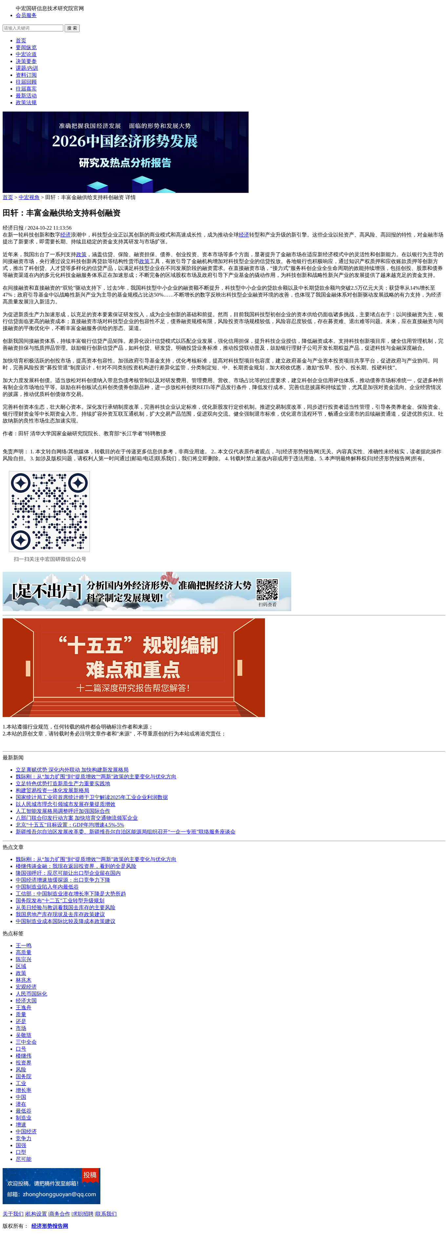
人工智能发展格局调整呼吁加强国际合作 (63, 811)
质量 (21, 1014)
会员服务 (26, 15)
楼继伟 (23, 1056)
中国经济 (26, 1131)
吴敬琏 (23, 1035)
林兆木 (23, 980)
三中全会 (26, 1042)
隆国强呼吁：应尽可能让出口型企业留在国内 (68, 873)
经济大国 (26, 1000)
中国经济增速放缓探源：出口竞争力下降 (63, 880)
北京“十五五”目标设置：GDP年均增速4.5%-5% (70, 825)
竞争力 (23, 1138)
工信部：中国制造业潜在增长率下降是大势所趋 (71, 893)
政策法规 (26, 102)
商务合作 (59, 1214)
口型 (21, 1152)
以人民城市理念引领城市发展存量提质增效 (65, 804)
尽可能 (23, 1159)
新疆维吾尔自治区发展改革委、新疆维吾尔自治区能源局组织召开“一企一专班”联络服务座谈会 (125, 831)
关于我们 (13, 1214)
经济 (65, 234)
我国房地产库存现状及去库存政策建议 (60, 914)
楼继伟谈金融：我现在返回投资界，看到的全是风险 (76, 866)
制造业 (23, 1118)
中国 (21, 1097)
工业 (21, 1083)
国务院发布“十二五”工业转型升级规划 (60, 900)
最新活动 (26, 95)
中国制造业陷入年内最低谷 (47, 887)
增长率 (23, 1090)
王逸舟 (23, 1007)
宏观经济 (26, 987)
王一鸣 (23, 945)
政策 (81, 254)
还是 (21, 1021)
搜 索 (72, 28)
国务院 (23, 1076)
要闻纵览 (26, 47)
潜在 (21, 1104)
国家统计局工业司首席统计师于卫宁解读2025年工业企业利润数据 (92, 797)
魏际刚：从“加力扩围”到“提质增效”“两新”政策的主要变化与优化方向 (96, 776)
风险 (21, 1069)
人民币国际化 (31, 994)
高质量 (23, 952)
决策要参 (26, 61)
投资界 (23, 1062)
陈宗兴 (23, 959)
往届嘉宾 (26, 89)
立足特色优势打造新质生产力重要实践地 (63, 783)
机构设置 (36, 1214)
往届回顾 (26, 82)
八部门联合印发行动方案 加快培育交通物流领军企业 (77, 818)
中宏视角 (29, 197)
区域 (21, 966)
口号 (21, 1049)
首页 (21, 40)
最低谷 (23, 1111)
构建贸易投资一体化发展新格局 (52, 790)
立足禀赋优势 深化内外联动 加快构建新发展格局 (72, 769)
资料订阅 (26, 75)
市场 (21, 1028)
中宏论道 (26, 54)
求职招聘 (82, 1214)
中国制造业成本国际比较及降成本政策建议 (65, 921)
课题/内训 (27, 68)
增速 (21, 1124)
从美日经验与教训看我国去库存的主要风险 (65, 907)
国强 (21, 1145)
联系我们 (106, 1214)
